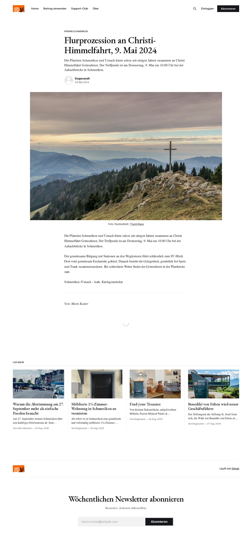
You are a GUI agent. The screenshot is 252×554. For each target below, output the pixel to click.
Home (35, 8)
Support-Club (79, 8)
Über (96, 8)
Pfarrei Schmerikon (76, 31)
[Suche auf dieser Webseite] (194, 8)
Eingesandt (82, 78)
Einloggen (207, 8)
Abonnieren (228, 8)
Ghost (235, 468)
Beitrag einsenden (54, 8)
